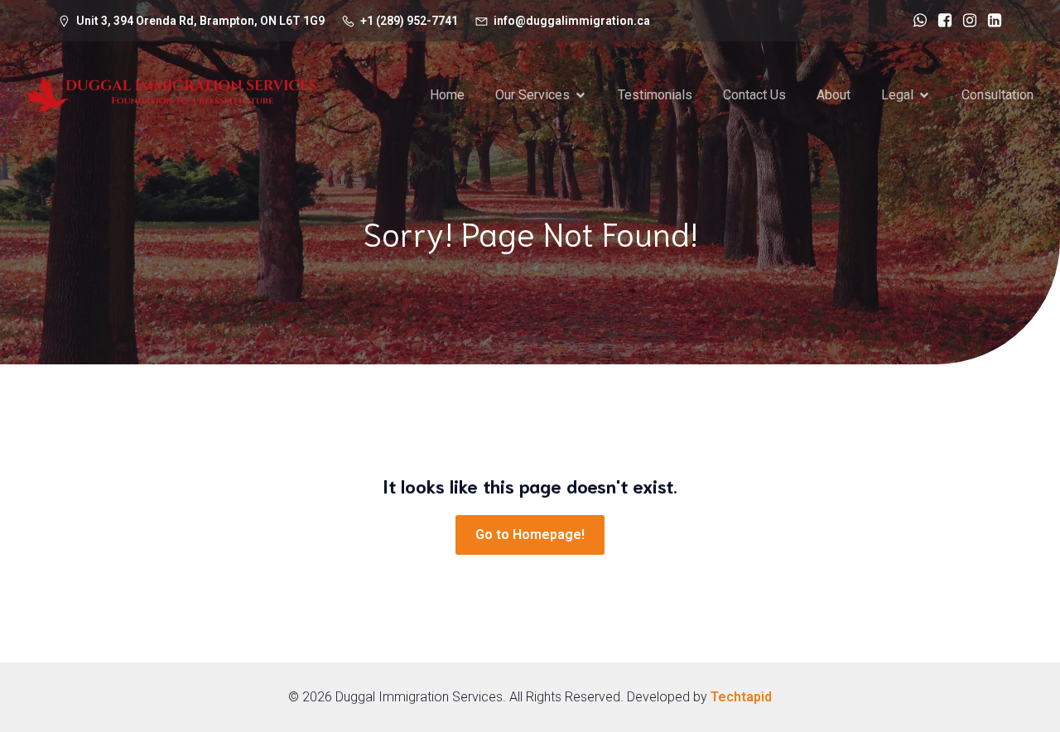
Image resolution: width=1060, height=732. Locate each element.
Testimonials (655, 95)
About (833, 95)
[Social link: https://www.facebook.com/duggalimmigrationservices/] (940, 20)
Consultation (997, 95)
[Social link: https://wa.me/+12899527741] (915, 20)
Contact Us (754, 95)
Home (447, 95)
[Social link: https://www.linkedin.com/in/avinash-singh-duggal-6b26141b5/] (990, 20)
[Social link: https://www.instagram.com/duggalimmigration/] (965, 20)
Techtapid (741, 697)
